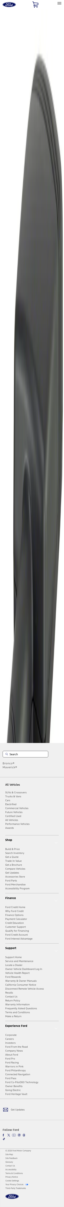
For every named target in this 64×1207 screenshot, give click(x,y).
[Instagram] (19, 1135)
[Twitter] (8, 1135)
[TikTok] (4, 1139)
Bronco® (9, 763)
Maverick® (10, 767)
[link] (9, 1154)
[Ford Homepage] (12, 1198)
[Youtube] (14, 1135)
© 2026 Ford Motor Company (18, 1151)
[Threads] (24, 1135)
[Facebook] (4, 1135)
